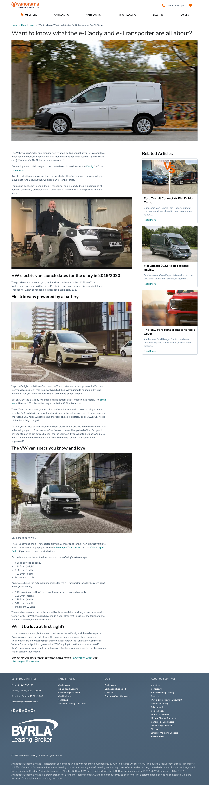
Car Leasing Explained (115, 689)
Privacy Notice (158, 707)
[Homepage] (25, 5)
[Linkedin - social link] (26, 710)
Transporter (18, 169)
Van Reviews (64, 696)
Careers (155, 696)
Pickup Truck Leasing (68, 689)
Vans (32, 25)
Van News (63, 700)
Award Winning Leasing (162, 692)
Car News (109, 692)
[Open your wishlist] (191, 5)
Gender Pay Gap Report (162, 722)
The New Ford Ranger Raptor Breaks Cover (169, 331)
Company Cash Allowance (117, 696)
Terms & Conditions (160, 714)
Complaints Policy (159, 703)
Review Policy (157, 736)
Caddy (89, 166)
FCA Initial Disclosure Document (166, 700)
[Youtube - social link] (32, 710)
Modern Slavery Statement (164, 718)
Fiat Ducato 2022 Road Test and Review (166, 267)
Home (14, 25)
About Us (155, 685)
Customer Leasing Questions (72, 703)
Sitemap (155, 729)
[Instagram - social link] (20, 710)
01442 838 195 (25, 685)
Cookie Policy (157, 711)
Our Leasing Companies (162, 725)
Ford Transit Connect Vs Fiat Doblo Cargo (168, 200)
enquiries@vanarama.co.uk (24, 701)
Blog (23, 25)
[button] (72, 233)
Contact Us (156, 689)
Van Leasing (64, 685)
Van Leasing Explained (69, 692)
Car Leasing (110, 685)
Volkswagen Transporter (67, 547)
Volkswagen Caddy (82, 657)
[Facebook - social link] (14, 710)
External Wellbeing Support (164, 733)
